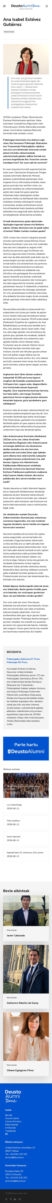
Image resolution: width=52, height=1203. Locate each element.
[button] (4, 6)
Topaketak (10, 1130)
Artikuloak (10, 1127)
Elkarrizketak (9, 32)
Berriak (8, 1115)
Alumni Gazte (12, 1118)
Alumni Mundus (13, 1121)
